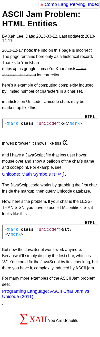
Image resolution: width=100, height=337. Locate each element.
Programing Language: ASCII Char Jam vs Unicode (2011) (45, 294)
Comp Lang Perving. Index (72, 4)
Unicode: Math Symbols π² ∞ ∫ (33, 174)
